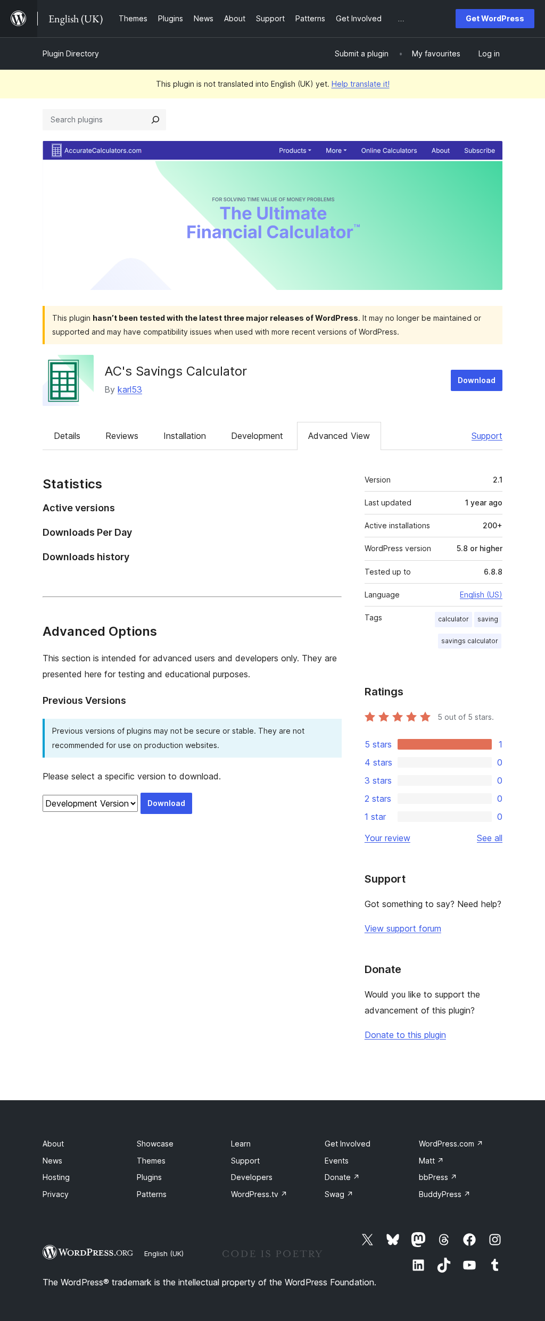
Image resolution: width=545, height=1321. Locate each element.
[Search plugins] (155, 119)
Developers (251, 1177)
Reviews (121, 435)
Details (67, 435)
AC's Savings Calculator (175, 371)
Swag (339, 1194)
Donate (342, 1177)
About (53, 1143)
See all (489, 838)
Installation (184, 435)
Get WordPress (495, 18)
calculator (453, 619)
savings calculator (469, 641)
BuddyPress (444, 1194)
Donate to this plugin (405, 1034)
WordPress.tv (259, 1194)
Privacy (56, 1194)
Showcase (155, 1143)
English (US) (481, 594)
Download (477, 380)
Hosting (56, 1177)
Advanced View (339, 435)
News (52, 1160)
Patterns (152, 1194)
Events (337, 1160)
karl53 (130, 389)
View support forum (403, 928)
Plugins (149, 1177)
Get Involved (347, 1143)
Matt (431, 1160)
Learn (241, 1143)
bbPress (438, 1177)
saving (487, 619)
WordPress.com (451, 1143)
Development (257, 435)
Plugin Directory (71, 53)
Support (487, 435)
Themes (151, 1160)
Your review (387, 838)
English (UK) (164, 1253)
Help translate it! (361, 83)
